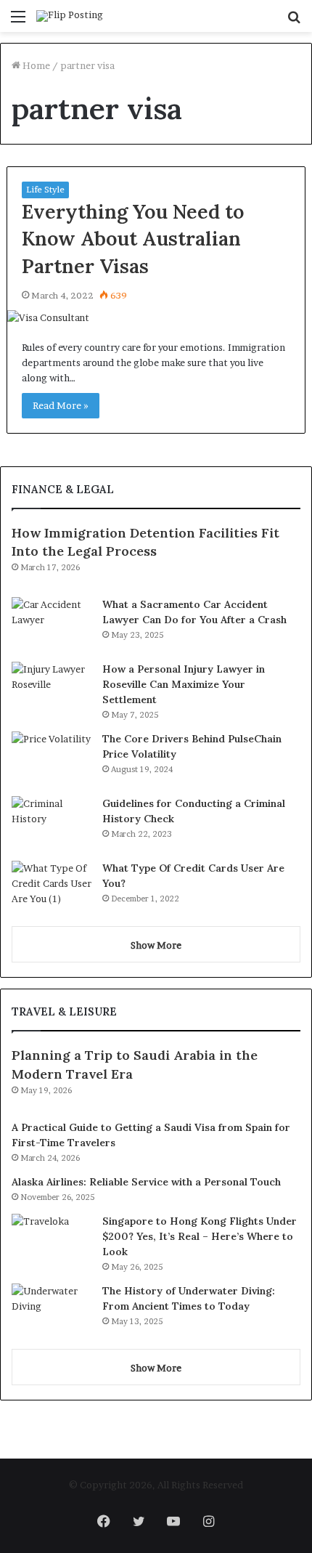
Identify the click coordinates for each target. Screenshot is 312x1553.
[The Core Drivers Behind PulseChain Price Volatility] (51, 758)
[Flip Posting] (69, 16)
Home (35, 65)
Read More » (61, 405)
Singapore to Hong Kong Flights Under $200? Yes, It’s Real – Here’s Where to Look (199, 1236)
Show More (156, 945)
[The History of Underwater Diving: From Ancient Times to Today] (51, 1311)
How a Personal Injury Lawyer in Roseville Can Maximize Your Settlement (183, 684)
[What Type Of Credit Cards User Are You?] (51, 888)
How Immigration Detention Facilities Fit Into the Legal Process (145, 541)
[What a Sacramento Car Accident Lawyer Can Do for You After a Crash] (51, 624)
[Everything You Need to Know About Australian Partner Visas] (156, 317)
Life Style (45, 189)
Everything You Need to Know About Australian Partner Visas (133, 239)
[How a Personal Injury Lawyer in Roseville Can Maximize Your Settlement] (51, 689)
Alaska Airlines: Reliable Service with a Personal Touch (146, 1181)
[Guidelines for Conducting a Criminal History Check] (51, 823)
